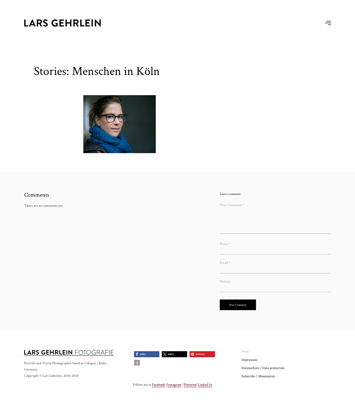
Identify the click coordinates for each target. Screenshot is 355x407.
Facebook (158, 384)
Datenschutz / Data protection (262, 367)
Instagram (174, 384)
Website (225, 281)
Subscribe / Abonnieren (258, 376)
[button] (146, 354)
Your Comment (232, 204)
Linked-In (205, 384)
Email (225, 262)
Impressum (249, 359)
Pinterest (190, 384)
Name (225, 243)
